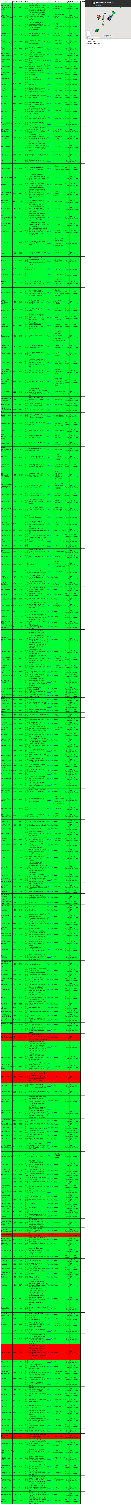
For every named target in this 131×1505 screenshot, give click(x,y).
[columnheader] (7, 2)
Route (49, 7)
